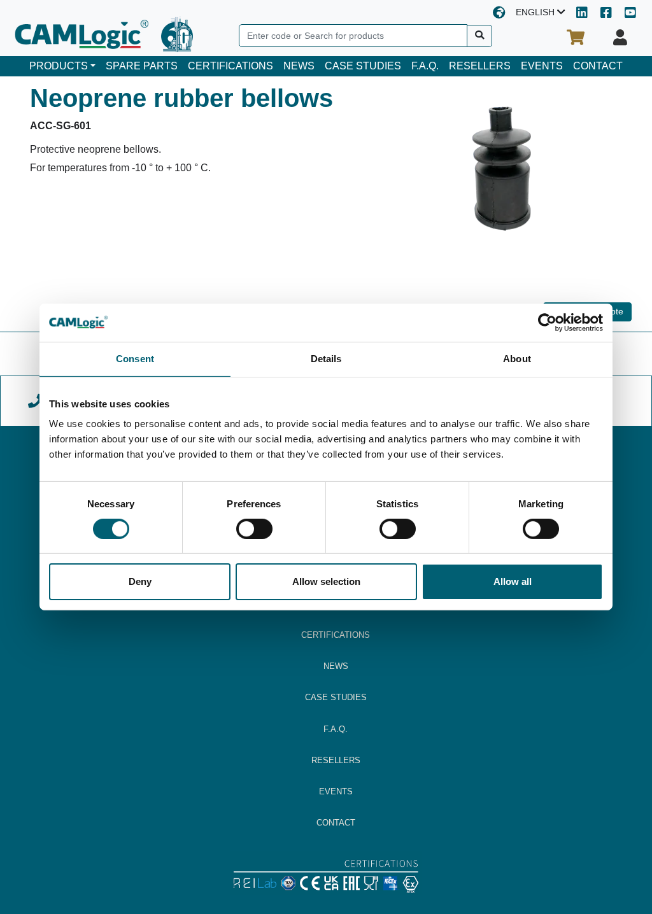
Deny (140, 581)
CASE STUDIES (363, 65)
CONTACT (598, 65)
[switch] (254, 529)
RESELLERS (480, 65)
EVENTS (542, 65)
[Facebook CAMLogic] (606, 13)
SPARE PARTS (142, 65)
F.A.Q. (425, 65)
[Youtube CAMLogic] (630, 13)
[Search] (479, 36)
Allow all (512, 581)
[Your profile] (620, 37)
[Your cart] (575, 37)
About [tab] (517, 358)
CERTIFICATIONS (230, 65)
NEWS (299, 65)
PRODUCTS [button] (58, 65)
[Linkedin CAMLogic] (582, 13)
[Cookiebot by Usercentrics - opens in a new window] (547, 322)
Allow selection (326, 581)
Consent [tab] (135, 358)
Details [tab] (326, 358)
